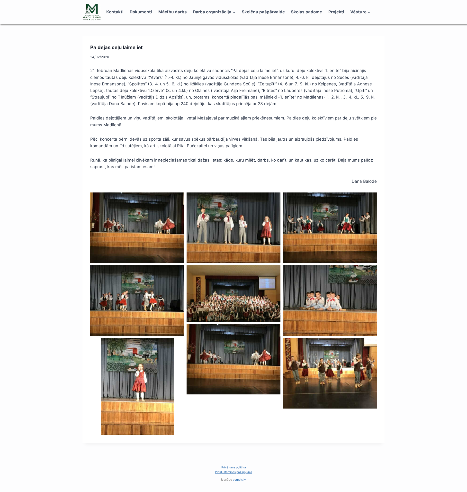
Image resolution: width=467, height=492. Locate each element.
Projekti (336, 11)
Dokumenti (141, 11)
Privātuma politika (233, 467)
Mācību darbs (172, 11)
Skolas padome (306, 11)
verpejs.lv (239, 479)
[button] (137, 227)
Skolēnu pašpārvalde (263, 11)
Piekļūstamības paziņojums (233, 472)
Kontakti (115, 11)
